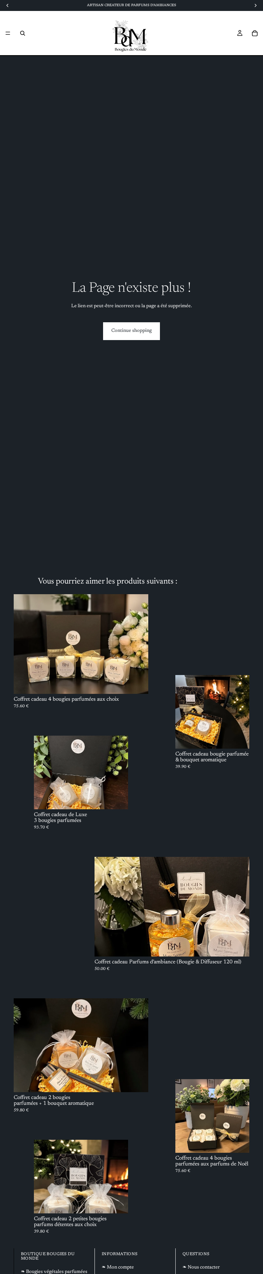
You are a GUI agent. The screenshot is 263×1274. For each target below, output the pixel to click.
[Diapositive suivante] (138, 644)
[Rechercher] (22, 33)
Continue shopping (131, 330)
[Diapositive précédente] (24, 644)
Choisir (143, 683)
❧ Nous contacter (201, 1267)
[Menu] (8, 33)
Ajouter (244, 1141)
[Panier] (254, 33)
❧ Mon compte (118, 1267)
